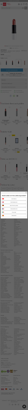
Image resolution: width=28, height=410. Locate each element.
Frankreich (14, 208)
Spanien (14, 215)
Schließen (26, 193)
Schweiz (14, 198)
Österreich (14, 202)
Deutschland (14, 205)
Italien (14, 212)
